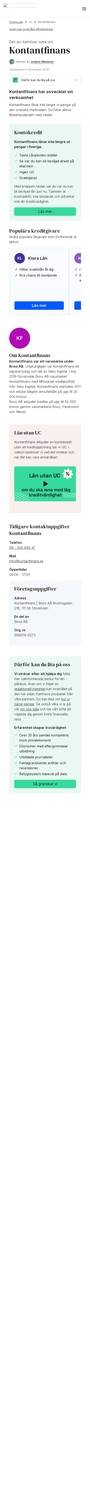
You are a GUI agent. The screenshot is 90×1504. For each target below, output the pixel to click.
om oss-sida (29, 709)
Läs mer (45, 211)
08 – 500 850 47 (22, 547)
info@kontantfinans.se (26, 561)
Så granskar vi (45, 784)
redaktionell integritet (29, 689)
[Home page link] (19, 8)
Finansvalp (16, 22)
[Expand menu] (84, 8)
